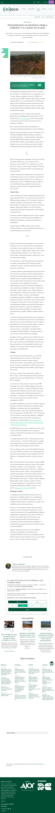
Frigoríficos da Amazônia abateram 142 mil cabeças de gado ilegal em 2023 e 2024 (48, 697)
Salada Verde (38, 9)
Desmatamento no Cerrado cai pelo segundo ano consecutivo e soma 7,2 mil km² (34, 687)
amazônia (6, 50)
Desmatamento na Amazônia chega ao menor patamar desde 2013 (20, 671)
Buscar (39, 2)
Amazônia (6, 57)
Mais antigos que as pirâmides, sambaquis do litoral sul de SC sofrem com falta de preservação (6, 672)
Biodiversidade (37, 16)
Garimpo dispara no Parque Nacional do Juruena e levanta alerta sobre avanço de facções (20, 679)
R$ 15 (13, 605)
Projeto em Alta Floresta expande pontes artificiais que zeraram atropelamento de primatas (47, 680)
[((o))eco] (11, 9)
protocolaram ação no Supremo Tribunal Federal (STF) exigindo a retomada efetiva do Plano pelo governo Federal (26, 422)
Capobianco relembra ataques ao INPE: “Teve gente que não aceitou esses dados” (34, 671)
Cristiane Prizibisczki (17, 42)
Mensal (17, 602)
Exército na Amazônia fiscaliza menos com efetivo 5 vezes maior (27, 635)
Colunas (50, 9)
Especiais (44, 9)
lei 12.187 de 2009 (24, 118)
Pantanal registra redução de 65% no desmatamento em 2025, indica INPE (33, 679)
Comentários (26, 557)
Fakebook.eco (27, 648)
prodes (7, 55)
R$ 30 (22, 605)
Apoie (51, 2)
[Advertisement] (27, 718)
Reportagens (31, 9)
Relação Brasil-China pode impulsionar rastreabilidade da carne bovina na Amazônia (20, 689)
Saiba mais (3, 801)
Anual (37, 602)
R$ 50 (32, 605)
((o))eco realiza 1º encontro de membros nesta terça (6, 689)
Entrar (3, 811)
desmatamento (5, 52)
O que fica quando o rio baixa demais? (6, 694)
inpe (7, 53)
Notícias (24, 9)
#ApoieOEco (6, 49)
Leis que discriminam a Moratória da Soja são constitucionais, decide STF (20, 697)
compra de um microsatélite (22, 488)
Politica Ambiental (49, 16)
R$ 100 (41, 605)
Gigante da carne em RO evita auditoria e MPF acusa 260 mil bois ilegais (48, 689)
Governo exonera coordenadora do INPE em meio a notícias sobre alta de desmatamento (46, 637)
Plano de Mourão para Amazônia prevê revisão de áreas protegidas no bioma (9, 637)
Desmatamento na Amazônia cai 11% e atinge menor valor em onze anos (34, 696)
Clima (43, 16)
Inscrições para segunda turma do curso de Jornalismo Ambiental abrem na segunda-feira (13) (6, 681)
